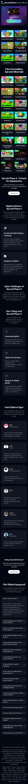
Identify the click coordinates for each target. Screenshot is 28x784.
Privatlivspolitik (5, 747)
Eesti (20, 779)
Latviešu (24, 779)
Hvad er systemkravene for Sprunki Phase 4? (13, 701)
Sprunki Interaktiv (7, 753)
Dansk (16, 776)
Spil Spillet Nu (14, 21)
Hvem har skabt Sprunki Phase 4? (12, 713)
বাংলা (13, 772)
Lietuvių (10, 781)
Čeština (24, 776)
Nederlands (15, 774)
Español (18, 767)
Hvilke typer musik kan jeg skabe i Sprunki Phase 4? (12, 650)
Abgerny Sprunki (7, 749)
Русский (5, 770)
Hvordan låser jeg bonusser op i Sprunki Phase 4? (12, 657)
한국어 (13, 768)
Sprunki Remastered (6, 762)
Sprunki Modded (20, 755)
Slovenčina (18, 777)
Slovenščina (15, 779)
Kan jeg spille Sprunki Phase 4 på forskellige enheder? (12, 686)
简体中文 (23, 767)
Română (25, 774)
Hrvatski (10, 779)
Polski (19, 772)
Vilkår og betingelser (15, 747)
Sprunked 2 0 (22, 749)
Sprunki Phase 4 (10, 760)
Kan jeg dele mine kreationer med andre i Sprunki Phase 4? (12, 643)
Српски (23, 777)
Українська (9, 774)
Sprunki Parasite (14, 758)
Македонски (16, 781)
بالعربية (9, 772)
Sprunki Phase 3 (22, 758)
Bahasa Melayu (21, 770)
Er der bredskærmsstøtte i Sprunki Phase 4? (12, 636)
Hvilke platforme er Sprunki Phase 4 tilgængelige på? (12, 726)
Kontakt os (23, 747)
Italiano (23, 768)
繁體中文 (5, 768)
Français (14, 767)
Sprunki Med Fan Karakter (18, 753)
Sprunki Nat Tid (5, 758)
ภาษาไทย (5, 772)
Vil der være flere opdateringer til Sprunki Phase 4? (12, 672)
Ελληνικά (5, 777)
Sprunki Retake (16, 762)
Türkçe (23, 772)
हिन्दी (16, 772)
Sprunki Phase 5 (18, 760)
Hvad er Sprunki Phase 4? (10, 598)
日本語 (9, 768)
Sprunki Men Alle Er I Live (9, 755)
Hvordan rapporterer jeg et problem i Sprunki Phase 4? (13, 694)
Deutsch (9, 767)
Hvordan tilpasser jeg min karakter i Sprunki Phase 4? (13, 621)
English (4, 767)
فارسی (13, 777)
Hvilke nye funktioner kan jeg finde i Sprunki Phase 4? (13, 629)
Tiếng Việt (3, 774)
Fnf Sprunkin (15, 749)
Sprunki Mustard (21, 757)
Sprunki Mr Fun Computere (9, 757)
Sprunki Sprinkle (14, 764)
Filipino (21, 774)
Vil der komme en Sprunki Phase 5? (13, 733)
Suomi (20, 776)
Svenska (8, 776)
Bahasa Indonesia (12, 770)
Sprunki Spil (23, 762)
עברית (9, 777)
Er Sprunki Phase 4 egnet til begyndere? (11, 665)
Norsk (12, 776)
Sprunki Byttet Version (21, 751)
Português (18, 768)
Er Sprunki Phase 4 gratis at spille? (12, 707)
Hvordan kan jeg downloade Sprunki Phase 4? (11, 679)
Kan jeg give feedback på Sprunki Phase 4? (12, 719)
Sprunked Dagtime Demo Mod (8, 751)
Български (4, 779)
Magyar (3, 776)
